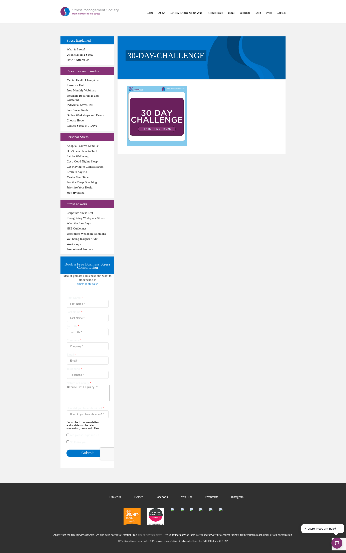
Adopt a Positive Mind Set (83, 145)
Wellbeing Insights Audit (82, 238)
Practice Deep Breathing (82, 182)
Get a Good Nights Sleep (82, 161)
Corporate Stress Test (80, 212)
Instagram (237, 497)
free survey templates (150, 534)
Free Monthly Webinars (81, 90)
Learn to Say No (77, 171)
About (161, 12)
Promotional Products (80, 249)
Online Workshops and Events (86, 115)
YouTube (186, 497)
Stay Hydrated (75, 192)
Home (150, 12)
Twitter (138, 497)
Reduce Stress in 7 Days (82, 125)
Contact (281, 12)
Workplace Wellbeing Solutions (86, 233)
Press (269, 12)
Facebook (162, 497)
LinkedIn (115, 497)
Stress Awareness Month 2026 (186, 12)
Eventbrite (211, 497)
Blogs (231, 12)
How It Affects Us (78, 59)
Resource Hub (215, 12)
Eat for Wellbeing (78, 156)
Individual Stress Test (80, 104)
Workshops (74, 244)
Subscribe (245, 12)
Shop (258, 12)
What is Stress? (76, 49)
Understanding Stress (80, 54)
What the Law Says (79, 223)
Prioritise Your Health (80, 187)
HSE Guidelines (76, 228)
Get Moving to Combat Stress (85, 166)
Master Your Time (78, 177)
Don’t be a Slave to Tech (82, 151)
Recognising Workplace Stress (86, 218)
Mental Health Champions (83, 80)
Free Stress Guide (78, 110)
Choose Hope (75, 120)
